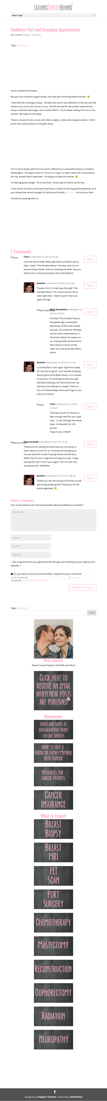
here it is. (70, 192)
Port (27, 45)
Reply (90, 259)
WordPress (76, 1096)
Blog (26, 35)
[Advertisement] (53, 69)
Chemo (20, 45)
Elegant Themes (47, 1096)
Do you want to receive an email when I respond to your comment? (47, 573)
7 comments (35, 35)
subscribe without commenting (34, 580)
